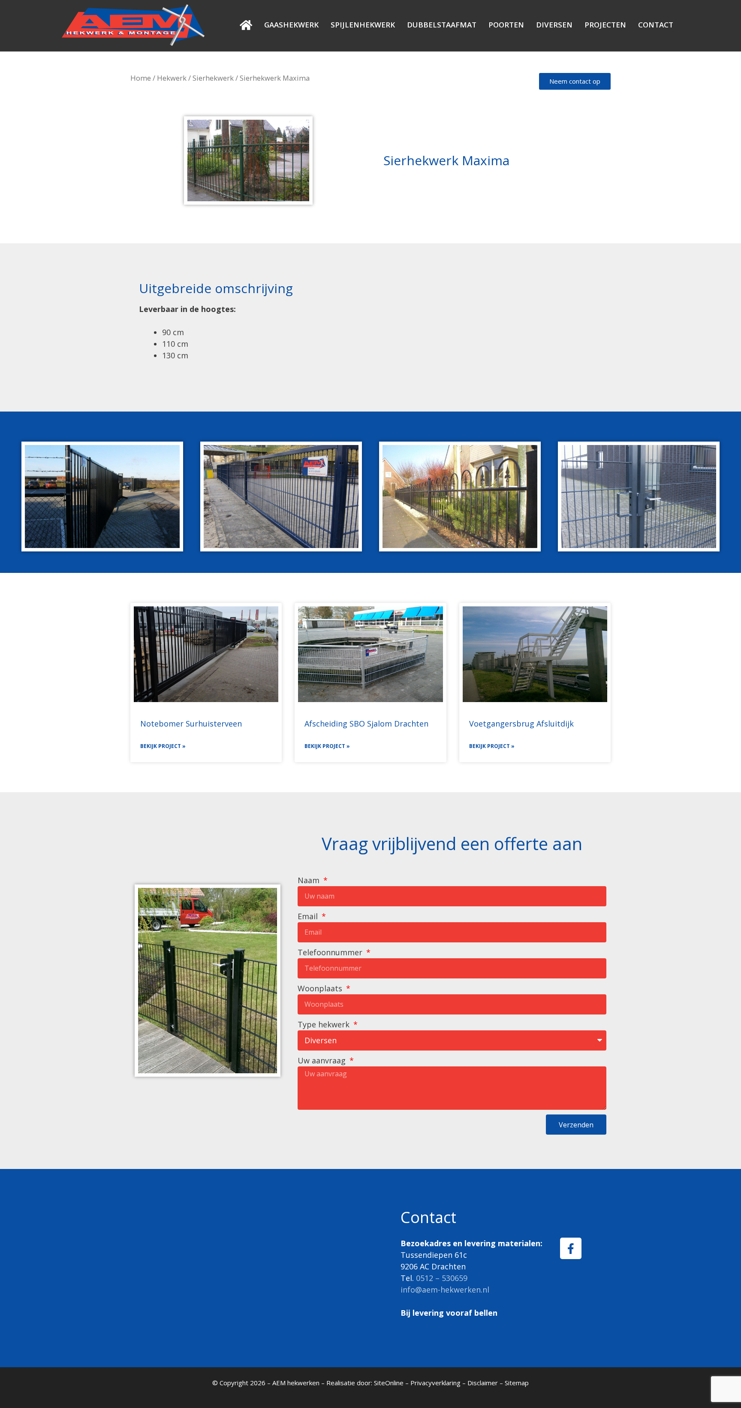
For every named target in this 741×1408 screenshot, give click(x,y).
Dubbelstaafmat (441, 25)
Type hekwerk (325, 1024)
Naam (310, 880)
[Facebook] (570, 1248)
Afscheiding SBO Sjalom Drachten (366, 723)
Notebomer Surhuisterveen (191, 723)
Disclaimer (482, 1382)
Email (309, 916)
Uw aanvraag (323, 1060)
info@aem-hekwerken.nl (445, 1289)
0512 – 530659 (441, 1278)
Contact (655, 25)
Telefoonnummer (331, 952)
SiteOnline (389, 1382)
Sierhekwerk (213, 78)
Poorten (506, 25)
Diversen (554, 25)
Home (140, 78)
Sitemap (517, 1382)
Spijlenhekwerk (363, 25)
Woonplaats (321, 988)
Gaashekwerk (291, 25)
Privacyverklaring (435, 1382)
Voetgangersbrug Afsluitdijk (521, 723)
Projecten (605, 25)
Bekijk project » (163, 746)
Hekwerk (172, 78)
